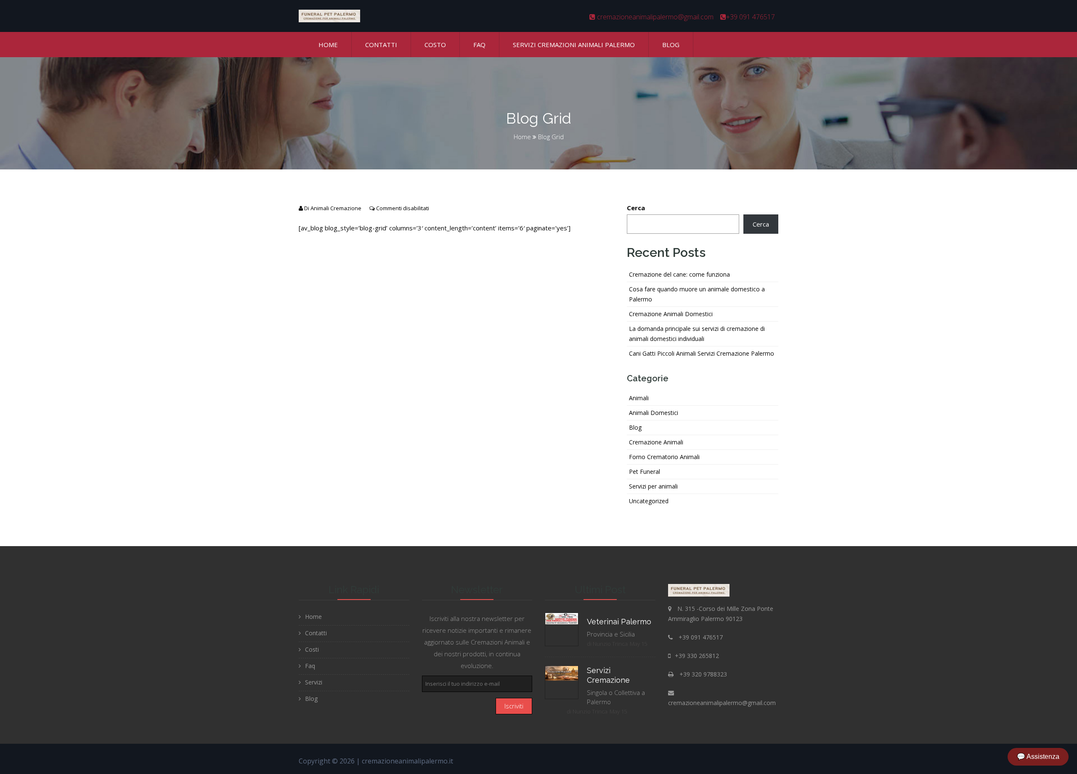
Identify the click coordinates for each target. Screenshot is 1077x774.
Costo (435, 44)
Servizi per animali (653, 486)
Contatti (381, 44)
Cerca (636, 207)
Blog (670, 44)
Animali (639, 398)
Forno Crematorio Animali (664, 457)
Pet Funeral (644, 471)
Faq (479, 44)
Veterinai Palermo (619, 621)
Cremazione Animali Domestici (671, 314)
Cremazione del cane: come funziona (679, 274)
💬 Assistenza (1038, 756)
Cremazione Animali (656, 442)
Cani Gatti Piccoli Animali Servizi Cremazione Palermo (701, 353)
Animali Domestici (653, 413)
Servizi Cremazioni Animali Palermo (574, 44)
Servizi (313, 682)
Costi (312, 649)
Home (328, 44)
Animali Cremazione (335, 208)
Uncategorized (648, 501)
